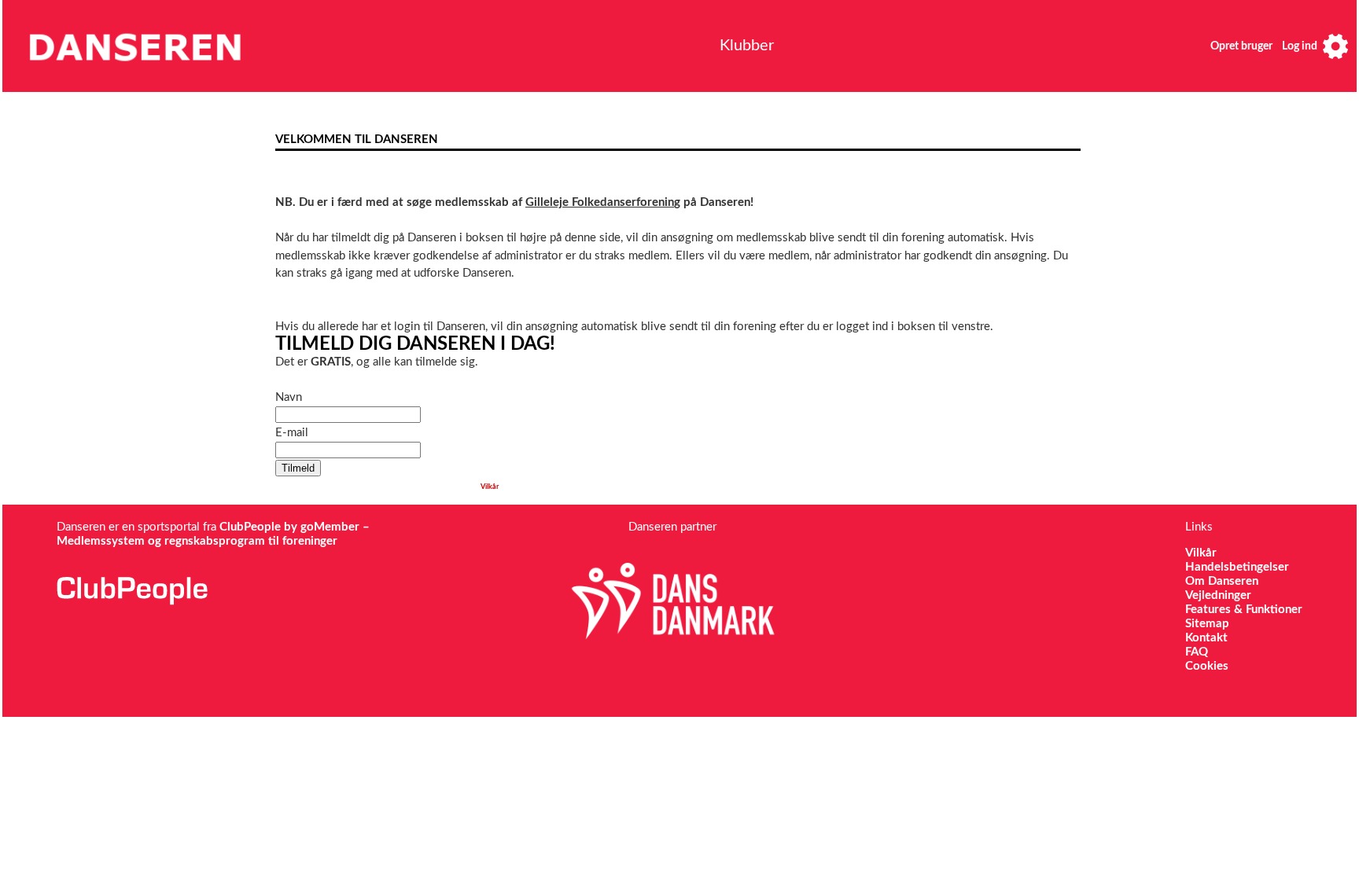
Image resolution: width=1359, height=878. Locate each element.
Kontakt (1206, 638)
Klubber (747, 45)
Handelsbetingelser (1237, 567)
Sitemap (1207, 624)
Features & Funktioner (1243, 609)
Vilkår (490, 486)
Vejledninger (1218, 595)
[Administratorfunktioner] (1335, 46)
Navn (288, 397)
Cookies (1206, 666)
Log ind (1299, 46)
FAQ (1196, 652)
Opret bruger (1241, 46)
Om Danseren (1221, 581)
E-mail (291, 433)
